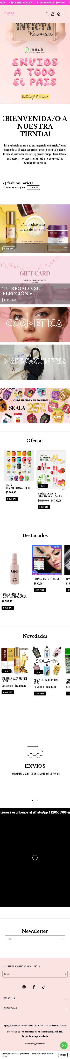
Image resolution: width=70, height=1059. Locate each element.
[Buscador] (47, 14)
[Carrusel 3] (35, 324)
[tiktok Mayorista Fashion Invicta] (43, 987)
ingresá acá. (56, 1031)
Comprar (11, 498)
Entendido (63, 1055)
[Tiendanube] (35, 1044)
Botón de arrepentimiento (35, 1036)
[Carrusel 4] (35, 362)
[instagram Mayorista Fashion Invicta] (24, 987)
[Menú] (64, 14)
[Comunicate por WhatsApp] (64, 1045)
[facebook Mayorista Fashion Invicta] (34, 987)
